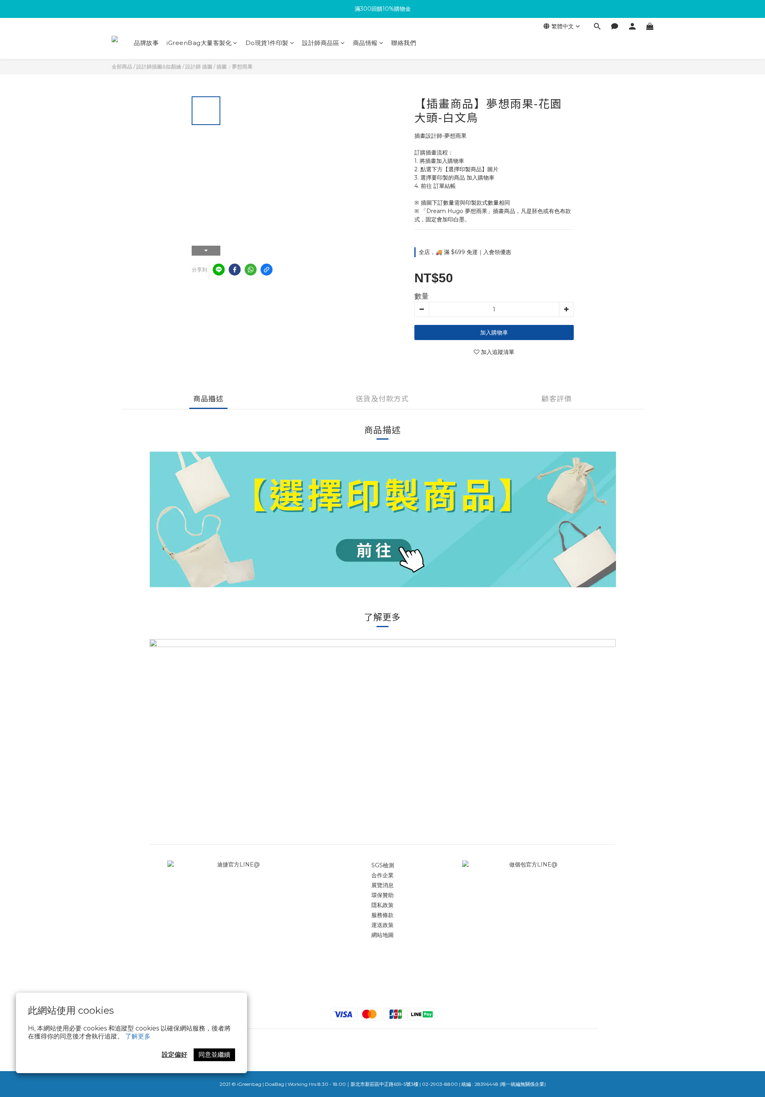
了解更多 (138, 1036)
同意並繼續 (214, 1054)
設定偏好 (174, 1054)
